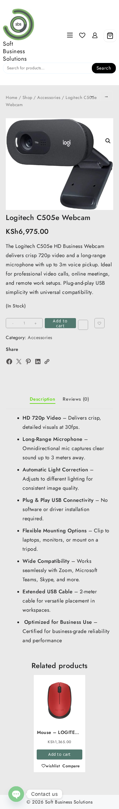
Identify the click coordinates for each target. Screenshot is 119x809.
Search (103, 68)
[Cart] (110, 35)
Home (11, 97)
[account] (95, 35)
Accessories (49, 97)
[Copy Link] (47, 361)
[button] (108, 141)
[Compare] (83, 325)
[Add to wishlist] (99, 323)
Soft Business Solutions (15, 51)
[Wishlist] (82, 35)
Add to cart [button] (59, 754)
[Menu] (69, 36)
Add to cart (60, 323)
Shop (27, 97)
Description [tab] (42, 399)
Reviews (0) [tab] (76, 399)
